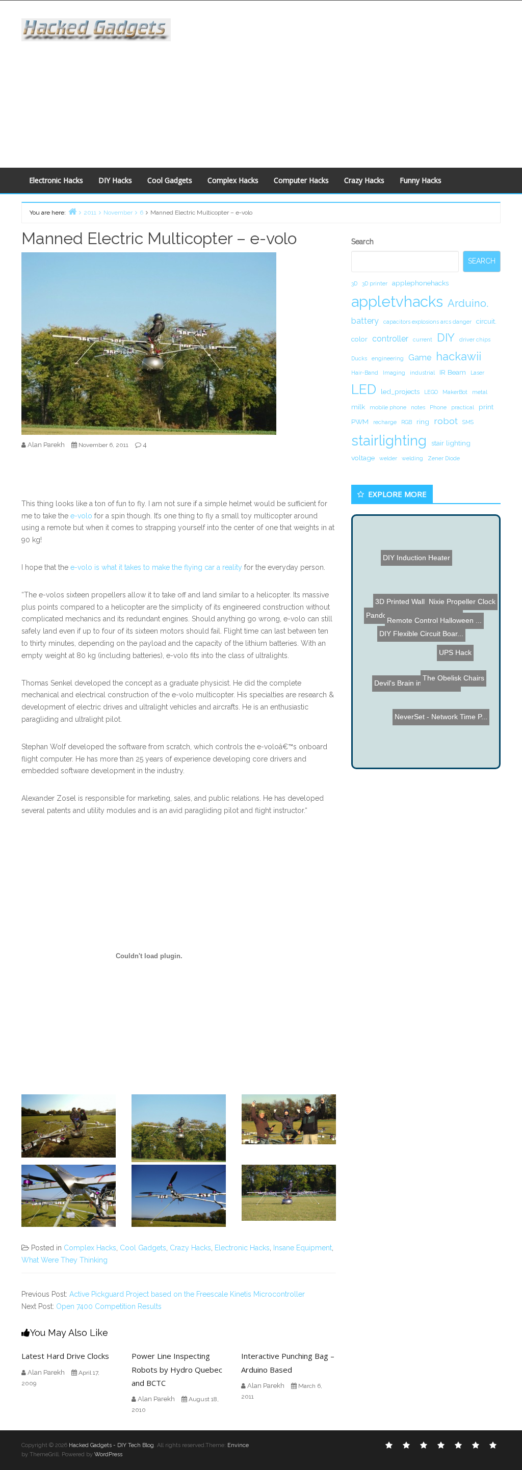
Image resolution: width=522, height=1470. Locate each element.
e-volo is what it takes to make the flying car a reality (156, 567)
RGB (406, 422)
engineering (388, 358)
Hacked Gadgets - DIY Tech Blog (111, 1445)
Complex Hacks (232, 180)
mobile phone (388, 407)
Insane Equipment (302, 1248)
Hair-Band (364, 373)
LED (363, 389)
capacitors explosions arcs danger (427, 322)
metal (479, 392)
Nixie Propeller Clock (455, 604)
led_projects (400, 391)
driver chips (474, 339)
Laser (477, 373)
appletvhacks (397, 301)
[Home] (72, 211)
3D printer (374, 283)
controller (390, 339)
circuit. (486, 321)
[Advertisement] (353, 82)
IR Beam (452, 372)
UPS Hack (452, 666)
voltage (363, 458)
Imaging (394, 373)
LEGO (431, 392)
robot (446, 420)
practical (462, 407)
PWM (360, 421)
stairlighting (389, 440)
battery (365, 321)
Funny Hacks (420, 180)
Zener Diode (444, 458)
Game (419, 357)
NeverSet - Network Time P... (443, 712)
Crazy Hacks (364, 180)
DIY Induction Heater (413, 562)
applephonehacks (420, 283)
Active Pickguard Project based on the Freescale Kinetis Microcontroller (187, 1294)
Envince (238, 1445)
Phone (438, 407)
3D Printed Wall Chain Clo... (420, 633)
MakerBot (454, 392)
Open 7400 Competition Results (109, 1306)
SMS (468, 422)
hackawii (458, 356)
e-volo (81, 516)
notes (418, 407)
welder (388, 458)
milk (358, 407)
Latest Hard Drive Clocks (65, 1356)
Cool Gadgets (169, 180)
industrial (422, 373)
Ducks (359, 358)
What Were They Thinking (64, 1260)
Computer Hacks (301, 180)
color (359, 339)
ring (422, 421)
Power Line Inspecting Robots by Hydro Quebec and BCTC (177, 1369)
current (422, 339)
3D (354, 283)
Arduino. (468, 303)
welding (412, 458)
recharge (385, 422)
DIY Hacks (115, 180)
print (486, 407)
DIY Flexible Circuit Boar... (417, 643)
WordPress (108, 1454)
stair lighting (451, 443)
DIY (446, 337)
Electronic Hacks (56, 180)
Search (362, 242)
